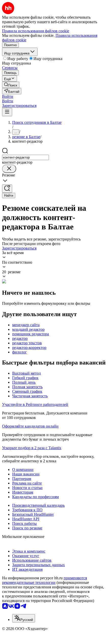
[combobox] (25, 157)
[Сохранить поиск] (7, 189)
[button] (7, 96)
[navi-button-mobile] (7, 112)
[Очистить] (9, 169)
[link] (10, 85)
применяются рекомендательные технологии (44, 580)
